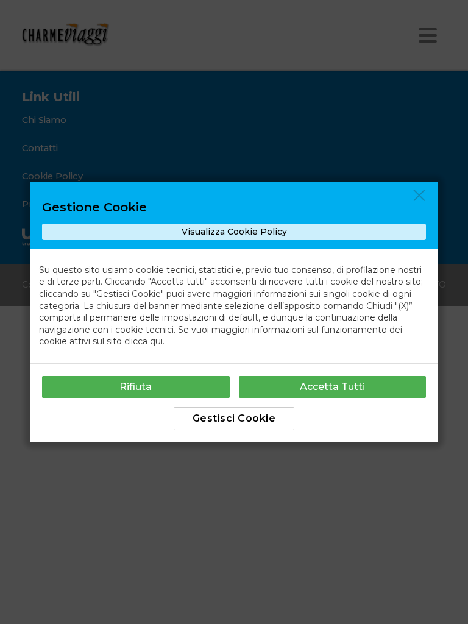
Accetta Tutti (332, 386)
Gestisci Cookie (234, 418)
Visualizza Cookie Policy (234, 231)
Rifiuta (135, 386)
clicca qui (143, 341)
